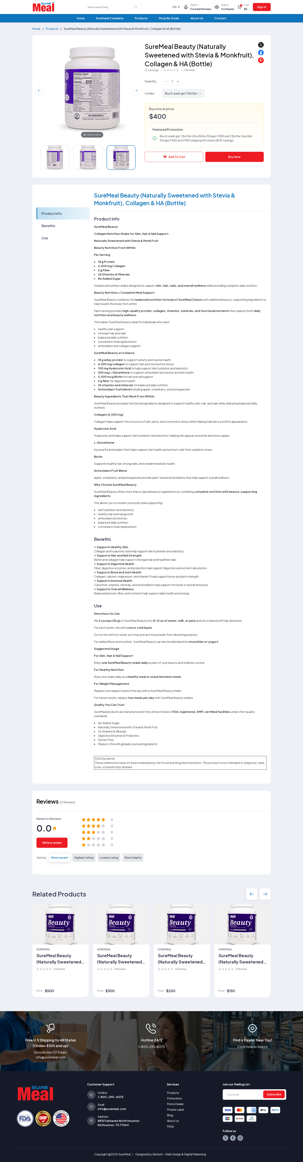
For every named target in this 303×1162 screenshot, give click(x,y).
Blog (170, 1115)
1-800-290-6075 (151, 1047)
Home (81, 18)
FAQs (170, 1126)
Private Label (175, 1109)
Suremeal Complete (109, 18)
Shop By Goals (169, 18)
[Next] (136, 90)
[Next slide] (265, 894)
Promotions (174, 1098)
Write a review (52, 842)
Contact (220, 18)
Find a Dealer (175, 1104)
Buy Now (234, 157)
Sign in (261, 7)
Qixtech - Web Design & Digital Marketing (179, 1154)
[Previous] (39, 90)
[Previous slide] (251, 894)
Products (141, 18)
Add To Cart (177, 157)
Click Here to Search (252, 1047)
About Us (196, 18)
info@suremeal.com (112, 1109)
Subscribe (274, 1094)
